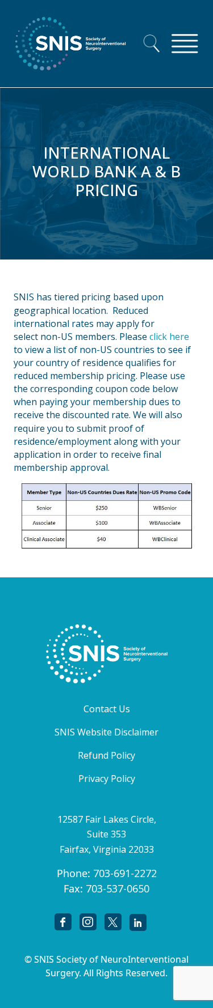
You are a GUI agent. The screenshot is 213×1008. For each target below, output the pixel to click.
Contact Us (106, 709)
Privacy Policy (106, 778)
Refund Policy (106, 755)
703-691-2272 (125, 873)
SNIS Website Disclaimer (106, 732)
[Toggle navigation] (184, 43)
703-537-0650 (117, 888)
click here (169, 336)
